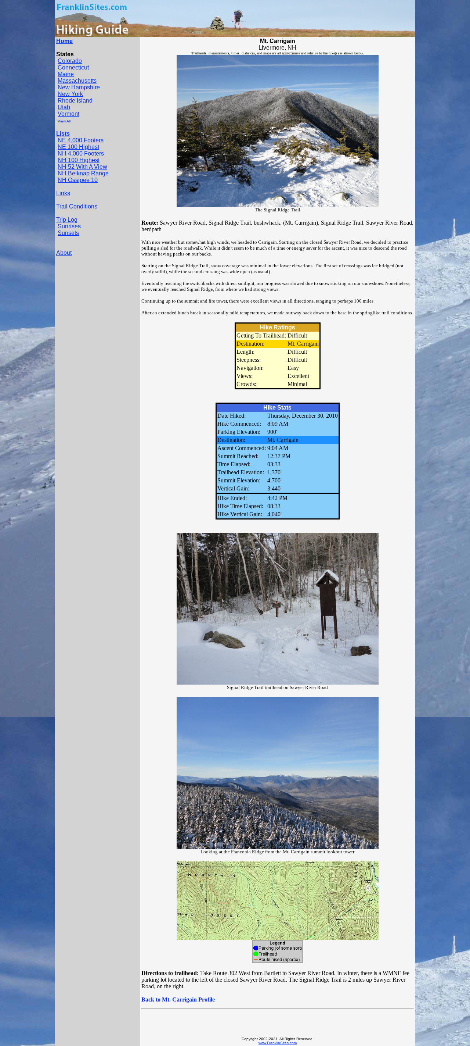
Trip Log (66, 220)
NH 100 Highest (79, 160)
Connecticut (73, 67)
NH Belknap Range (83, 173)
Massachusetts (77, 81)
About (64, 253)
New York (70, 94)
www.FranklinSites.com (277, 1043)
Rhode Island (75, 100)
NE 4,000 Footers (81, 140)
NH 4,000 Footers (81, 153)
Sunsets (68, 233)
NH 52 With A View (82, 167)
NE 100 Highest (78, 147)
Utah (64, 107)
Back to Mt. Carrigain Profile (178, 999)
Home (64, 41)
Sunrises (69, 226)
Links (63, 193)
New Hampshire (79, 87)
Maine (66, 74)
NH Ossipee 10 (78, 180)
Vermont (68, 114)
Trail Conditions (76, 206)
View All (64, 121)
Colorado (70, 61)
